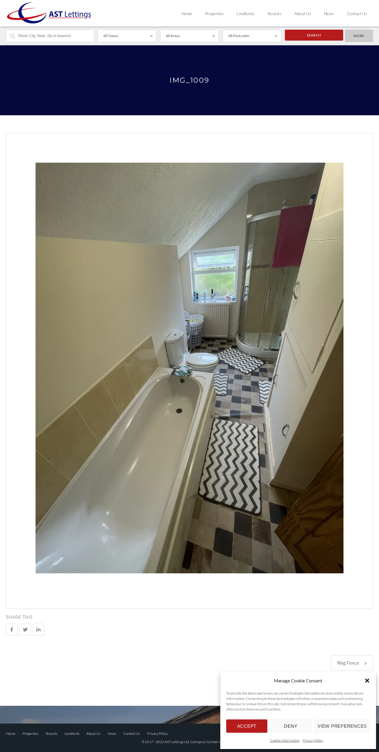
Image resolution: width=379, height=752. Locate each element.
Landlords (245, 13)
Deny (290, 726)
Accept (247, 726)
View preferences (342, 726)
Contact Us (357, 13)
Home (187, 13)
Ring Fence (348, 662)
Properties (214, 13)
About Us (302, 13)
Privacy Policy (313, 740)
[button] (367, 681)
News (329, 13)
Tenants (274, 13)
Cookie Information (285, 740)
